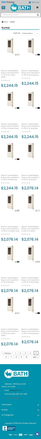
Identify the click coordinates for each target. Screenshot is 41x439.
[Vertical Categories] (3, 7)
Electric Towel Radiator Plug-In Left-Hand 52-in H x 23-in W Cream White (10, 332)
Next (35, 357)
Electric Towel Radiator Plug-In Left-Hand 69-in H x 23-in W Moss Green (10, 126)
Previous (7, 353)
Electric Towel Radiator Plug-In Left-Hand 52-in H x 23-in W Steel (10, 280)
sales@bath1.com (15, 390)
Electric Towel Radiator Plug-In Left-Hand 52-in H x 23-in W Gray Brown (30, 331)
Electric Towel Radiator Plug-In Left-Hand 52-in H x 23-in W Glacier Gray (10, 229)
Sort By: (16, 33)
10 (26, 357)
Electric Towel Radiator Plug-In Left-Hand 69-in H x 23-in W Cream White (10, 74)
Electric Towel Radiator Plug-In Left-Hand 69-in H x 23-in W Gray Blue (31, 126)
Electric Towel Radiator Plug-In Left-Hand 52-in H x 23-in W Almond (30, 177)
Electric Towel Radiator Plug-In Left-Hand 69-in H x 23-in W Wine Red (10, 177)
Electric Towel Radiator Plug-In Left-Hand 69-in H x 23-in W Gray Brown (31, 73)
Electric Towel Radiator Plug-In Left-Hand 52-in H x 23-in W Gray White (30, 280)
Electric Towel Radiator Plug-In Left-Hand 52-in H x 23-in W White (30, 229)
